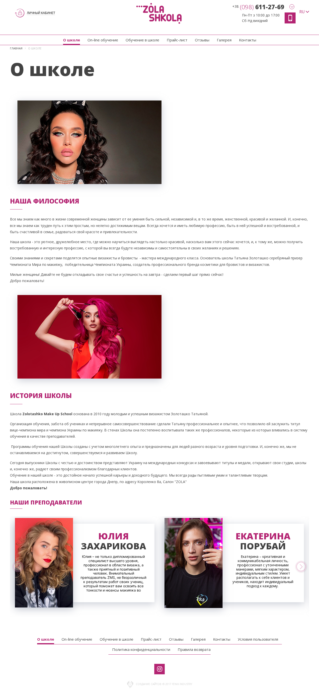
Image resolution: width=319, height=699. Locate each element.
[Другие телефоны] (291, 6)
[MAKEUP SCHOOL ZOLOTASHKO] (159, 13)
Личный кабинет (41, 13)
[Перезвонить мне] (290, 17)
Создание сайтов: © (150, 684)
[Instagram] (159, 669)
